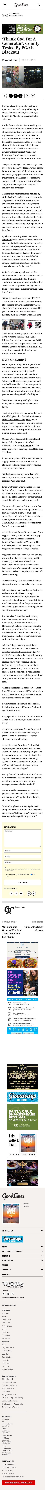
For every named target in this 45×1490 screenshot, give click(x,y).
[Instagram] (8, 1294)
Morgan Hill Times (9, 1395)
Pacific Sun (6, 1338)
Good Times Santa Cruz (6, 1321)
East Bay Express (5, 1315)
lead (15, 888)
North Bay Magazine (5, 1361)
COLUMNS (6, 1256)
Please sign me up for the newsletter (17, 874)
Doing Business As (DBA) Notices (7, 1448)
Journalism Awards (9, 1467)
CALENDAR (6, 1270)
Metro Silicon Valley (7, 1327)
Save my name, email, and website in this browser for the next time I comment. (22, 869)
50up (4, 1345)
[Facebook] (11, 96)
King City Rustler (8, 1388)
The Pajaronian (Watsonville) (12, 1404)
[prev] (3, 15)
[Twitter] (16, 96)
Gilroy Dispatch (7, 1379)
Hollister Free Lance (9, 1385)
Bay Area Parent (8, 1348)
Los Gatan (6, 1392)
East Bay (5, 1354)
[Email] (27, 96)
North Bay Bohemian (6, 1333)
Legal (4, 1428)
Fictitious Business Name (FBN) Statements (6, 1441)
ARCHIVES (26, 1205)
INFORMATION (7, 1231)
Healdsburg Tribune (9, 1382)
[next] (6, 15)
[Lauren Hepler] (9, 910)
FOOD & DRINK (7, 1261)
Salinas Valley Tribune (10, 1401)
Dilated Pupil (6, 1351)
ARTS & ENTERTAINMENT (12, 1251)
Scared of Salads (16, 15)
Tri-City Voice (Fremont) (10, 1407)
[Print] (33, 96)
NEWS (4, 1247)
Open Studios (7, 1357)
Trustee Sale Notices (6, 1454)
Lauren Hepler (11, 60)
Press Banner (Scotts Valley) (12, 1398)
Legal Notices (7, 1435)
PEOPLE (5, 1265)
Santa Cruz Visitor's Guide (7, 1368)
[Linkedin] (20, 96)
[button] (38, 5)
